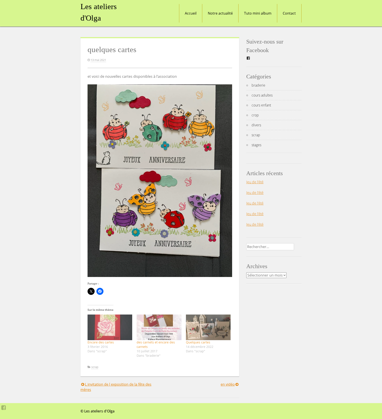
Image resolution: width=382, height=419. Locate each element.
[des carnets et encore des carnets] (159, 327)
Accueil (191, 13)
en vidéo (228, 384)
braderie (258, 85)
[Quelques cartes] (208, 327)
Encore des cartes (101, 342)
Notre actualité (220, 13)
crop (255, 115)
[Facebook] (3, 407)
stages (256, 144)
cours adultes (262, 95)
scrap (94, 367)
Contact (289, 13)
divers (256, 125)
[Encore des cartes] (110, 327)
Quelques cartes (198, 342)
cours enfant (261, 105)
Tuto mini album (257, 13)
